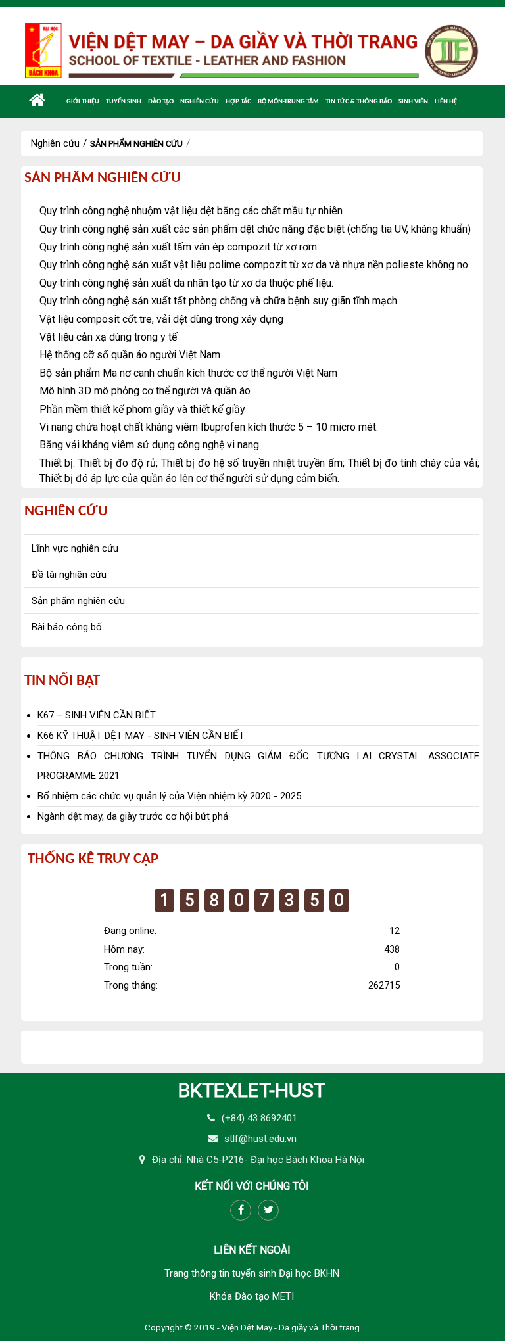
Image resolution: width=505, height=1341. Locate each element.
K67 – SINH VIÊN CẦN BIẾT (96, 715)
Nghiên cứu (55, 143)
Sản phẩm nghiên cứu (136, 144)
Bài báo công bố (67, 627)
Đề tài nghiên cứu (69, 574)
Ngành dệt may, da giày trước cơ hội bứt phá (132, 816)
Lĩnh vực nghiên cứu (75, 548)
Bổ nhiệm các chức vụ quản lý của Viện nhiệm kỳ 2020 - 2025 (169, 796)
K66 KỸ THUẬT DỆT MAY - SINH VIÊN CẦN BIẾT (141, 735)
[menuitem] (37, 100)
